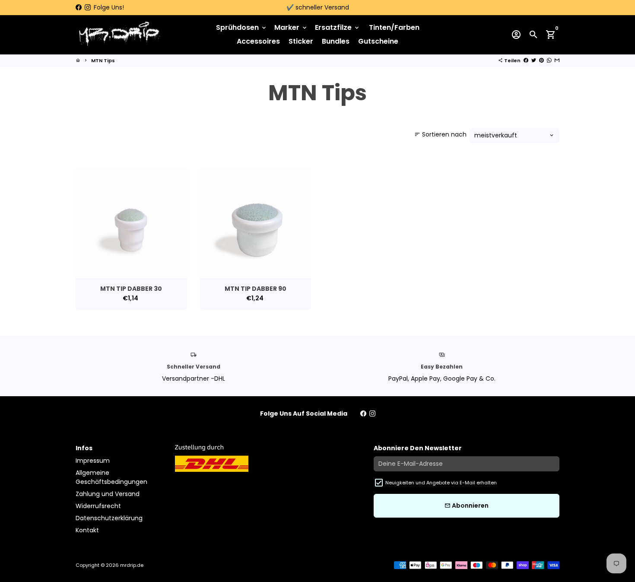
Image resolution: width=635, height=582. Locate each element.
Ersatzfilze (337, 27)
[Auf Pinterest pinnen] (541, 60)
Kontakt (87, 530)
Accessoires (258, 41)
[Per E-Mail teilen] (557, 60)
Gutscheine (378, 41)
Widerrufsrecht (98, 506)
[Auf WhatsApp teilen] (549, 60)
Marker (291, 27)
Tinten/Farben (394, 27)
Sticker (301, 41)
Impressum (93, 460)
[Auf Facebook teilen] (526, 60)
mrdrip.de (131, 565)
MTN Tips (103, 60)
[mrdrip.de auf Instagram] (88, 7)
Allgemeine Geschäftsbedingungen (111, 477)
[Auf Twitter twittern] (533, 60)
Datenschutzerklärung (109, 518)
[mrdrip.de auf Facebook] (79, 7)
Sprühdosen (241, 27)
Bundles (335, 41)
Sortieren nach (440, 134)
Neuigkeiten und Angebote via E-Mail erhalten (441, 482)
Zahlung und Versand (108, 494)
